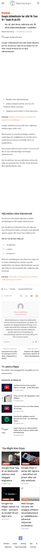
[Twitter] (26, 296)
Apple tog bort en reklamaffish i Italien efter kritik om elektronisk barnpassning (26, 430)
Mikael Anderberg (8, 31)
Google (12, 289)
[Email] (37, 296)
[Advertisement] (20, 76)
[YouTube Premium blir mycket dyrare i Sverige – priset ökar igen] (7, 388)
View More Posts (20, 314)
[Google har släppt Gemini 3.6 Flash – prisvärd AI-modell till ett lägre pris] (11, 494)
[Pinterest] (31, 296)
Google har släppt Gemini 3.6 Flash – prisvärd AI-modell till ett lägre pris (10, 509)
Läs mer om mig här (22, 337)
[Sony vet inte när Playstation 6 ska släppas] (7, 398)
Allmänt (6, 463)
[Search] (38, 3)
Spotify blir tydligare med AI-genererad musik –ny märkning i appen (26, 418)
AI (12, 499)
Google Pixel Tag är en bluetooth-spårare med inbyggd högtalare (10, 474)
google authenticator (25, 289)
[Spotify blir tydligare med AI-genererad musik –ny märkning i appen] (7, 420)
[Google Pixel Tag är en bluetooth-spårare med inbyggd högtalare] (11, 458)
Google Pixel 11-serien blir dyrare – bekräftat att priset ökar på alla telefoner (30, 474)
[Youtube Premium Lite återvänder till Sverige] (7, 409)
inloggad (18, 370)
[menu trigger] (4, 3)
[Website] (33, 342)
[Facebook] (21, 296)
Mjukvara (6, 13)
